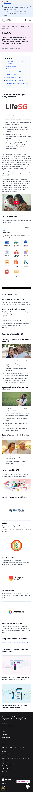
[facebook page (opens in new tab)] (3, 747)
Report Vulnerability (7, 763)
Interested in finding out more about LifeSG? (17, 84)
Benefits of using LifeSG (13, 72)
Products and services (13, 26)
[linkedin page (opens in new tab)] (7, 747)
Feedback (5, 754)
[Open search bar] (26, 20)
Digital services (6, 28)
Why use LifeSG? (11, 66)
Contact (4, 751)
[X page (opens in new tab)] (15, 747)
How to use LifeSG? (12, 75)
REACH (4, 771)
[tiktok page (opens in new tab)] (24, 747)
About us (4, 723)
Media (3, 731)
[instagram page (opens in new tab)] (11, 747)
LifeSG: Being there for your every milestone (16, 62)
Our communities (6, 737)
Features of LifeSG (11, 69)
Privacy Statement (7, 766)
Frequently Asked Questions (14, 80)
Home (3, 26)
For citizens (24, 26)
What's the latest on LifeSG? (14, 77)
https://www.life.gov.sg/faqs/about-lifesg (15, 643)
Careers (4, 729)
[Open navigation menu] (30, 20)
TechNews (5, 734)
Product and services (8, 726)
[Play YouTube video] (16, 202)
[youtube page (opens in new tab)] (20, 747)
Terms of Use (6, 768)
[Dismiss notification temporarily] (30, 6)
